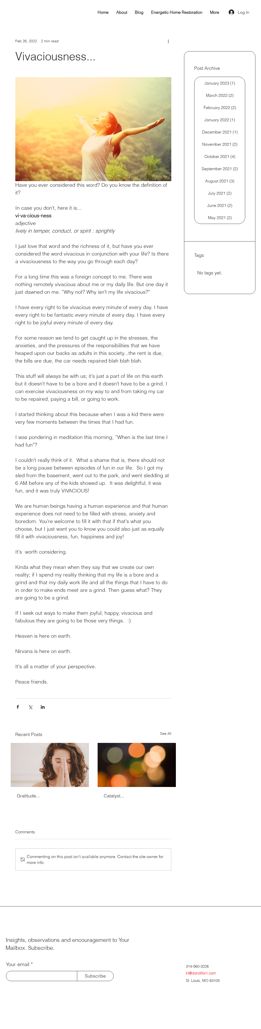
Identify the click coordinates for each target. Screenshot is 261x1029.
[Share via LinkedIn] (42, 706)
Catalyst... (114, 796)
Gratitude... (28, 796)
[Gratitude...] (50, 765)
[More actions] (168, 41)
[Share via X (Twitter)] (30, 706)
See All (165, 733)
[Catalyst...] (137, 765)
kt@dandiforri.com (201, 973)
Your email (17, 964)
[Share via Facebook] (17, 706)
